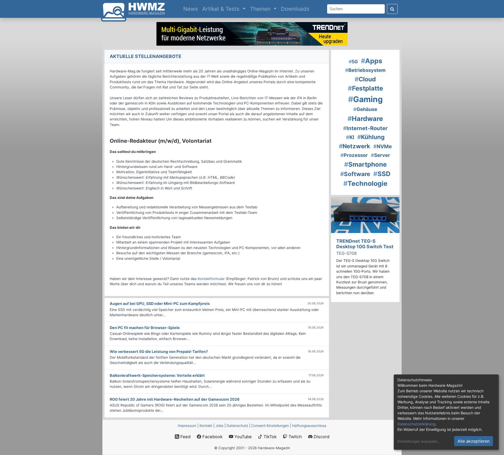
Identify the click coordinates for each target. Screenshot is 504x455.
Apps (371, 61)
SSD (382, 174)
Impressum (187, 426)
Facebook (212, 436)
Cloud (365, 79)
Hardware (365, 119)
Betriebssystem (365, 70)
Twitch (294, 436)
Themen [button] (261, 9)
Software (355, 173)
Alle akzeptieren (474, 441)
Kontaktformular (211, 279)
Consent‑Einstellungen (270, 426)
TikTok (269, 436)
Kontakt (206, 426)
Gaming (365, 99)
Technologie (365, 183)
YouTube (242, 436)
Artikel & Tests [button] (221, 9)
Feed (185, 436)
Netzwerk (354, 146)
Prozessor (354, 155)
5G (353, 61)
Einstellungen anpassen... (419, 441)
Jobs (219, 426)
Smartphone (365, 164)
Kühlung (371, 136)
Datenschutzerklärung (416, 424)
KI (350, 137)
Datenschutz (237, 426)
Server (380, 155)
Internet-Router (365, 128)
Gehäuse (365, 109)
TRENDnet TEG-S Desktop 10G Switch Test (364, 243)
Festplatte (365, 88)
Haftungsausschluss (309, 426)
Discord (320, 436)
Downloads (295, 9)
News (191, 8)
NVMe (382, 146)
